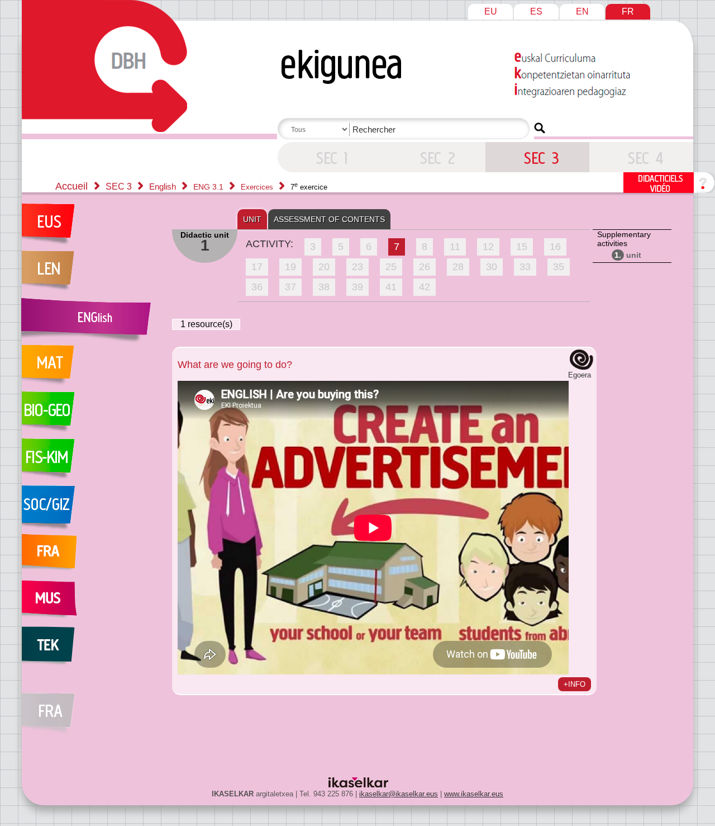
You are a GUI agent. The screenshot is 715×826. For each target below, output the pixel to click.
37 (290, 286)
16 (555, 246)
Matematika (91, 367)
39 (357, 286)
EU (490, 11)
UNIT (252, 219)
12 (488, 246)
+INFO (574, 684)
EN (582, 11)
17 (257, 266)
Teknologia (91, 649)
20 (324, 266)
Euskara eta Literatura (91, 227)
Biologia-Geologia (91, 414)
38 (324, 286)
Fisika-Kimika (91, 461)
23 (357, 266)
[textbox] (405, 129)
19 (290, 266)
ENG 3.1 (209, 186)
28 (458, 266)
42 (424, 286)
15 (521, 246)
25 (391, 266)
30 (491, 266)
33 (525, 266)
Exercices (258, 187)
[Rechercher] (539, 128)
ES (536, 11)
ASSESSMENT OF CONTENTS (329, 219)
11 (455, 246)
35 (558, 266)
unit (627, 255)
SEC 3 (330, 157)
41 (391, 286)
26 (424, 266)
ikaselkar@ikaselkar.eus (398, 794)
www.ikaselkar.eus (473, 794)
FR (628, 11)
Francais (91, 555)
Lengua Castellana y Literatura (91, 274)
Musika (91, 602)
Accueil (71, 186)
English (163, 186)
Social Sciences (91, 508)
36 (257, 286)
